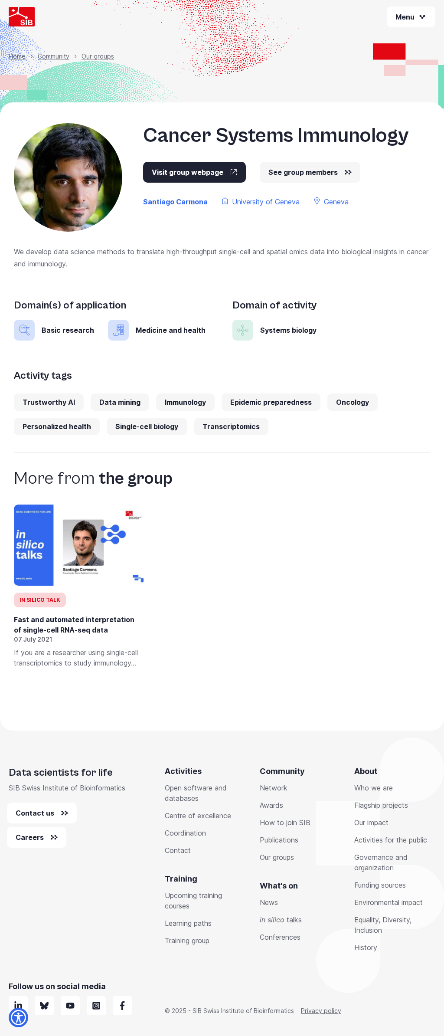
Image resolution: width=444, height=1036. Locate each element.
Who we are (373, 788)
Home (17, 56)
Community (53, 56)
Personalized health (57, 426)
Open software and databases (196, 793)
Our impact (371, 822)
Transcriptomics (231, 426)
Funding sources (380, 885)
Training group (187, 940)
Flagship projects (381, 805)
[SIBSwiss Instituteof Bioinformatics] (70, 1005)
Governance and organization (381, 862)
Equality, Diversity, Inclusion (382, 924)
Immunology (185, 402)
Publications (279, 840)
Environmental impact (388, 902)
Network (273, 788)
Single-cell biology (146, 426)
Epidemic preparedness (271, 402)
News (269, 902)
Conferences (280, 937)
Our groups (98, 56)
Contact (178, 850)
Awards (271, 805)
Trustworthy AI (49, 402)
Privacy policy (321, 1010)
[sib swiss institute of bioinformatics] (18, 1005)
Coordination (185, 833)
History (365, 947)
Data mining (119, 402)
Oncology (352, 402)
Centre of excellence (198, 815)
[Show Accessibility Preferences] (18, 1017)
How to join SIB (285, 822)
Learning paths (188, 923)
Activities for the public (390, 840)
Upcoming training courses (193, 900)
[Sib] (44, 1005)
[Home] (22, 16)
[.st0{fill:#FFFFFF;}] (96, 1005)
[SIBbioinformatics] (122, 1005)
